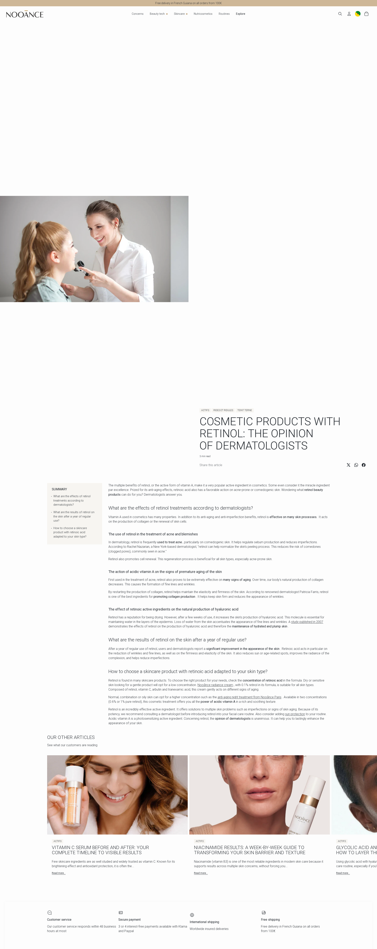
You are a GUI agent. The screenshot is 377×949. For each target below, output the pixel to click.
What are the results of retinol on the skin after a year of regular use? (73, 516)
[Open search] (340, 13)
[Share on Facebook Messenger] (363, 465)
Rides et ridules (223, 410)
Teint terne (244, 410)
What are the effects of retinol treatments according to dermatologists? (72, 500)
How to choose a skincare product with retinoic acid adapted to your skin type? (70, 532)
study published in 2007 (307, 622)
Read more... (59, 873)
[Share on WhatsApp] (356, 465)
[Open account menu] (349, 13)
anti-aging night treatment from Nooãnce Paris (249, 697)
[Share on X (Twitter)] (348, 465)
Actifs (205, 410)
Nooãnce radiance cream (215, 685)
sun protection (295, 714)
